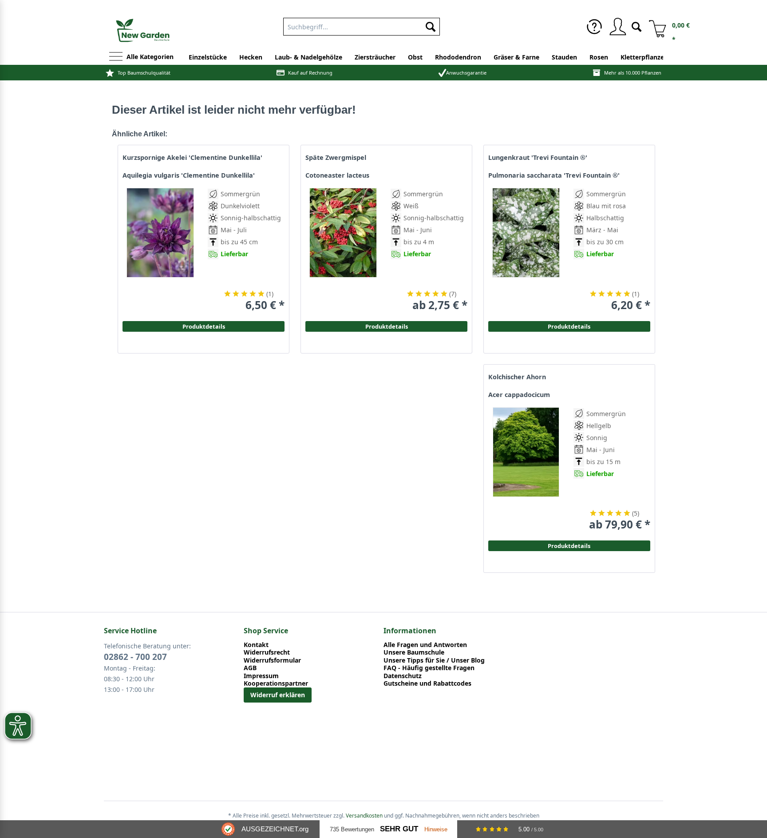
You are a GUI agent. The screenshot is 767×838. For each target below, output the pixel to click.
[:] (600, 274)
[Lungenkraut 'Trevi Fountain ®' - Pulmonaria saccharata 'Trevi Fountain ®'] (526, 250)
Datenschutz (403, 676)
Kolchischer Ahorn (517, 377)
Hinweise (435, 829)
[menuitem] (594, 27)
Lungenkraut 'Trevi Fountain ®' (537, 157)
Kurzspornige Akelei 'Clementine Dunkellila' (192, 157)
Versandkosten (364, 815)
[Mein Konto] (617, 27)
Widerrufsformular (272, 660)
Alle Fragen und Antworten (425, 645)
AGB (250, 668)
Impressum (261, 676)
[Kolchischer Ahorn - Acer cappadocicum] (526, 469)
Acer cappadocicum (519, 394)
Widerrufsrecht (267, 652)
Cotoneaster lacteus (337, 175)
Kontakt (256, 645)
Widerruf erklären (277, 695)
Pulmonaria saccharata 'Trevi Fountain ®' (554, 175)
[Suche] (636, 26)
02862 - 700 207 (135, 657)
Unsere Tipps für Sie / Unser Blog (434, 660)
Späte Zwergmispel (335, 157)
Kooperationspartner (276, 683)
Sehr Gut (399, 829)
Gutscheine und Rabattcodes (427, 683)
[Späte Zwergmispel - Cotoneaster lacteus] (343, 250)
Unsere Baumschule (414, 652)
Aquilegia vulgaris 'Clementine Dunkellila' (189, 175)
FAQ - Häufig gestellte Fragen (429, 668)
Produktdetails (569, 326)
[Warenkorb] (654, 27)
